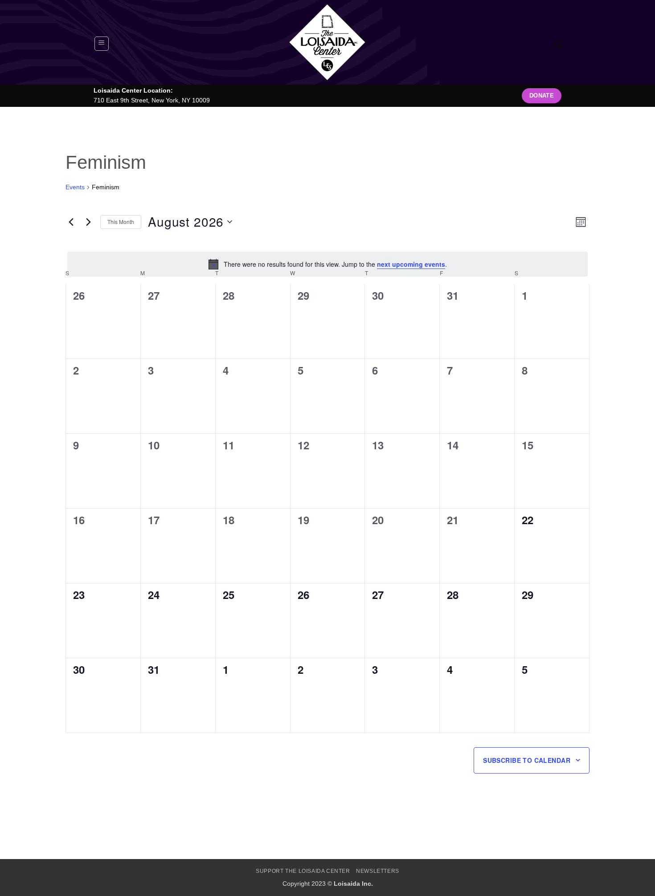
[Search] (557, 43)
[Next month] (88, 221)
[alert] (327, 264)
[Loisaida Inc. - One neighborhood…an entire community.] (327, 42)
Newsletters (377, 871)
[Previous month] (71, 221)
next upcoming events (411, 264)
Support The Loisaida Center (303, 871)
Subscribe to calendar (526, 760)
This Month (120, 221)
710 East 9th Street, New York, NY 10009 (152, 100)
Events (75, 187)
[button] (101, 44)
